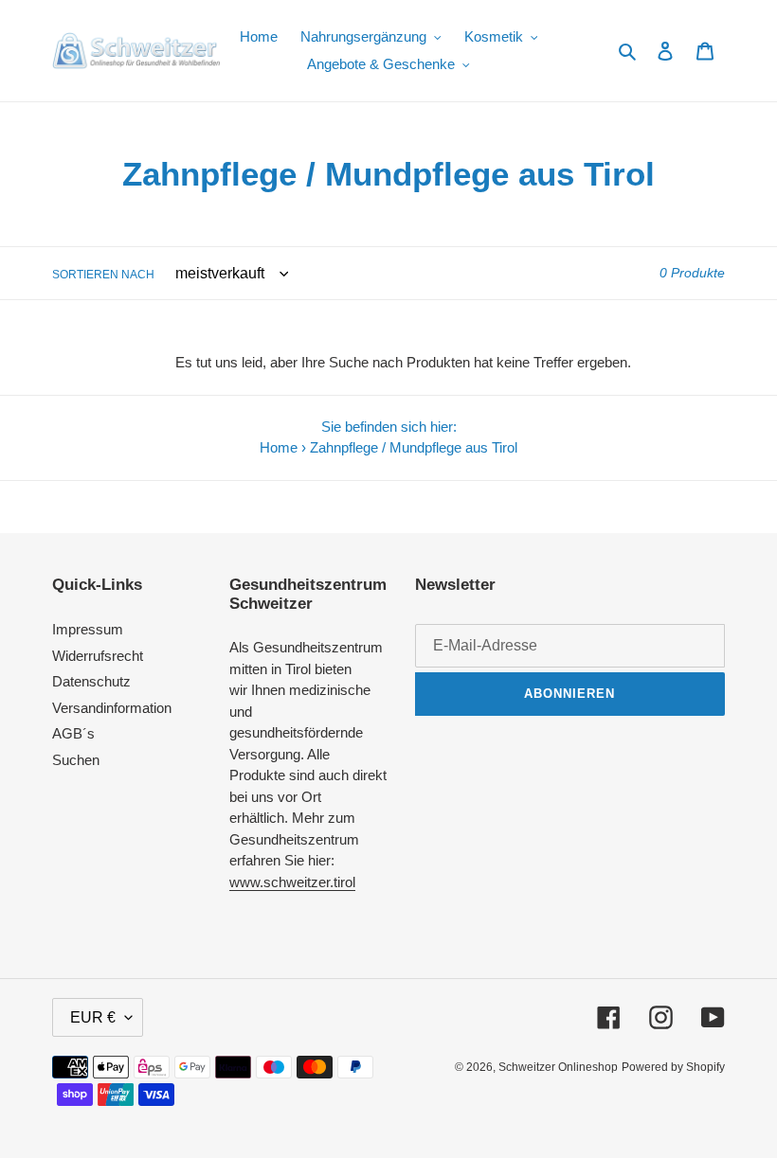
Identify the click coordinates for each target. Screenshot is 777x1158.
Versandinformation (112, 708)
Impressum (87, 629)
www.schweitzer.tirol (292, 882)
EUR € (93, 1017)
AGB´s (73, 733)
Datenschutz (91, 681)
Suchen (75, 760)
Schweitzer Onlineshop (558, 1067)
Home (279, 447)
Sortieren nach (103, 274)
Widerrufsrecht (97, 656)
